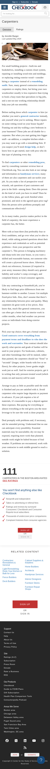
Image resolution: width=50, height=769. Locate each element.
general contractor (30, 116)
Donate (35, 2)
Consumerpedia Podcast (15, 700)
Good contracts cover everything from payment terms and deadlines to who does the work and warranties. (24, 339)
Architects (29, 570)
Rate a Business (11, 671)
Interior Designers (33, 579)
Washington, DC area (14, 732)
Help (6, 636)
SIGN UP (25, 530)
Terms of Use (10, 643)
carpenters (14, 162)
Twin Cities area (11, 728)
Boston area (9, 710)
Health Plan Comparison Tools (18, 696)
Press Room (9, 664)
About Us (8, 640)
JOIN (15, 755)
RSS (6, 675)
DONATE (32, 755)
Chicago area (10, 714)
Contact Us (9, 632)
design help (30, 147)
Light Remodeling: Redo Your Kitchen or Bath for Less (12, 571)
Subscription (9, 661)
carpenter (14, 81)
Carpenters (10, 21)
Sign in (15, 2)
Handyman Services (34, 574)
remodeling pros (36, 162)
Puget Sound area (12, 721)
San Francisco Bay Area (15, 724)
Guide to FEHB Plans (13, 689)
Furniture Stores (32, 583)
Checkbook (9, 685)
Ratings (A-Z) (10, 657)
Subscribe (25, 2)
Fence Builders (9, 577)
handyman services (29, 174)
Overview (7, 29)
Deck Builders (9, 581)
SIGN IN (25, 537)
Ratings (19, 29)
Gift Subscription (11, 693)
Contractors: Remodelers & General (9, 562)
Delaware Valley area (14, 717)
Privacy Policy (10, 647)
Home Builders (32, 567)
